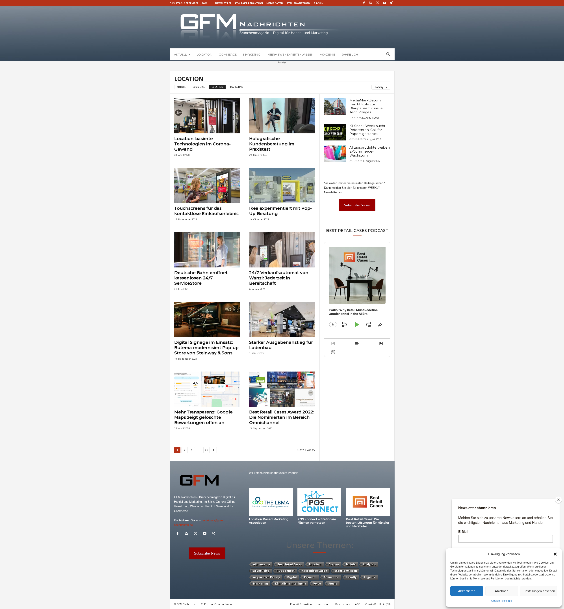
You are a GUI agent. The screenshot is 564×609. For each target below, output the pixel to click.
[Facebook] (364, 3)
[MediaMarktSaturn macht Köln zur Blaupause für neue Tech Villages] (335, 106)
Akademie (327, 54)
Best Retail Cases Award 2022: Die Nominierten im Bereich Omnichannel (281, 417)
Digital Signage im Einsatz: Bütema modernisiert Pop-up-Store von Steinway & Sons (207, 347)
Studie (332, 583)
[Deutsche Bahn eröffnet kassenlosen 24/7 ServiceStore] (207, 249)
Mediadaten (274, 3)
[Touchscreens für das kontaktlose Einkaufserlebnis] (207, 185)
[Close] (558, 500)
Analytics (369, 564)
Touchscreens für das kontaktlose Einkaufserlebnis (206, 211)
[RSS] (370, 3)
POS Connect (286, 571)
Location (204, 54)
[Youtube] (384, 3)
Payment (310, 577)
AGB (357, 604)
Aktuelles (355, 139)
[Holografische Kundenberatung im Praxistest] (282, 115)
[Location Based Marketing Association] (271, 502)
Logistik (369, 577)
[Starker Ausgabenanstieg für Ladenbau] (282, 319)
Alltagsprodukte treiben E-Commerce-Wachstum (369, 151)
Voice (317, 583)
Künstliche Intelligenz (290, 583)
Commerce (228, 54)
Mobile (351, 564)
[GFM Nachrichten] (282, 27)
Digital (292, 577)
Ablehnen (501, 591)
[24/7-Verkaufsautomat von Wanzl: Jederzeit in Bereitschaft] (282, 249)
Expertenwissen (345, 571)
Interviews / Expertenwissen (290, 54)
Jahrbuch (350, 54)
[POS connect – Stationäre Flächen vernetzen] (319, 502)
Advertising (261, 571)
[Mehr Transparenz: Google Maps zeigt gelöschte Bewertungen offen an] (207, 389)
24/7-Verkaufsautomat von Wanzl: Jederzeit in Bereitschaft (278, 278)
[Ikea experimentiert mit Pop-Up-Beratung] (282, 185)
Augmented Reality (266, 577)
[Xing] (391, 3)
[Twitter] (377, 3)
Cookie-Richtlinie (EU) (377, 604)
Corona (334, 564)
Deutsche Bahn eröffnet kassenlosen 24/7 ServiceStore (201, 278)
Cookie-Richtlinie (501, 600)
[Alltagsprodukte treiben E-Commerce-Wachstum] (335, 154)
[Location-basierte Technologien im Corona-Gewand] (207, 115)
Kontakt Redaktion (249, 3)
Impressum (323, 604)
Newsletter (223, 3)
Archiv (318, 3)
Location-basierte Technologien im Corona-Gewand (202, 144)
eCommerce (261, 564)
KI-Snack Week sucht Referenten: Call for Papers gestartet (367, 130)
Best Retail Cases (289, 564)
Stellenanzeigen (298, 3)
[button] (555, 554)
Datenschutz (342, 604)
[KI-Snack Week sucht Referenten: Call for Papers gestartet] (335, 132)
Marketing (251, 54)
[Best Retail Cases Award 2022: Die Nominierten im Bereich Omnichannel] (282, 389)
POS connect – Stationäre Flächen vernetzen (316, 520)
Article (181, 86)
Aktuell (180, 54)
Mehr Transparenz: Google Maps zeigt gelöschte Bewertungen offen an (203, 417)
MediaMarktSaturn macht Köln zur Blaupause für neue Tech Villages (366, 106)
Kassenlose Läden (314, 571)
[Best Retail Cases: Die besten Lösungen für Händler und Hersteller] (368, 502)
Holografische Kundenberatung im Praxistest (271, 144)
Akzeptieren (466, 591)
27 (206, 450)
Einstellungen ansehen (539, 591)
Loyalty (351, 577)
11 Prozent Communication (217, 604)
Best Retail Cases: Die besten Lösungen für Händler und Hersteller (367, 522)
